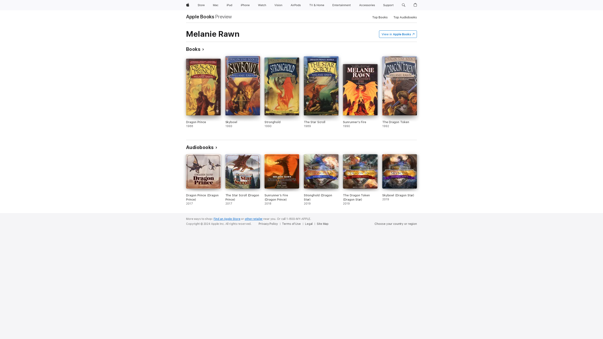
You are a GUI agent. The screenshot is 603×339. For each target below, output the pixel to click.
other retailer (254, 219)
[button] (403, 5)
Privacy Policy (268, 224)
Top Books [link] (380, 17)
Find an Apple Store (227, 219)
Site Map (323, 224)
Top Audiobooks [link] (405, 17)
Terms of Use (291, 224)
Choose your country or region (396, 224)
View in (396, 34)
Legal (309, 224)
